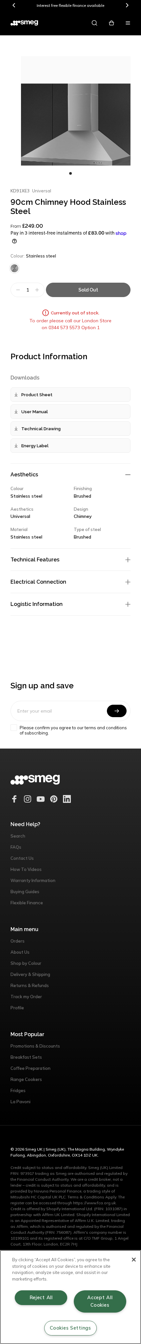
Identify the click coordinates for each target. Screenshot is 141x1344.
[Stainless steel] (14, 268)
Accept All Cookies (99, 1301)
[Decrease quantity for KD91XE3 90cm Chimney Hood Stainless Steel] (17, 290)
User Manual (34, 411)
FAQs (15, 847)
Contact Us (22, 858)
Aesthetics (24, 474)
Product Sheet (36, 394)
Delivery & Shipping (30, 974)
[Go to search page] (94, 23)
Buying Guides (24, 891)
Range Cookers (26, 1079)
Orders (17, 941)
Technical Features (34, 560)
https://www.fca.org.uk (94, 1202)
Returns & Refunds (29, 985)
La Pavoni (20, 1101)
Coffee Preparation (30, 1068)
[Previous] (14, 5)
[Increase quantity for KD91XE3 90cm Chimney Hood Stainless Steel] (37, 290)
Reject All (41, 1297)
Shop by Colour (25, 963)
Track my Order (26, 996)
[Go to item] (70, 173)
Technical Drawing (41, 428)
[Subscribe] (117, 711)
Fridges (18, 1090)
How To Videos (26, 869)
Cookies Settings (70, 1328)
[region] (70, 1297)
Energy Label (35, 445)
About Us (20, 952)
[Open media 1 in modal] (76, 111)
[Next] (127, 5)
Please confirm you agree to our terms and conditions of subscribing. (73, 730)
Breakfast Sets (26, 1057)
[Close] (134, 1259)
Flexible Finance (26, 902)
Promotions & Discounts (35, 1046)
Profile (17, 1007)
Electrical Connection (38, 582)
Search (17, 836)
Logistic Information (36, 604)
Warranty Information (32, 880)
